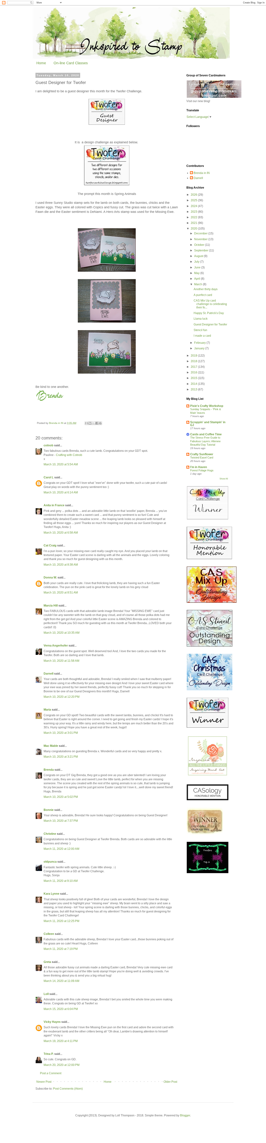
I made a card (202, 335)
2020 (194, 228)
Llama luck (201, 318)
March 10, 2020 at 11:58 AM (61, 660)
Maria (47, 709)
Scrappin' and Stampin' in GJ (207, 424)
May (197, 273)
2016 (194, 372)
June (197, 267)
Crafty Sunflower (201, 454)
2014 (194, 383)
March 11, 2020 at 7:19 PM (61, 948)
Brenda (49, 769)
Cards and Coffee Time (206, 434)
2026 (194, 194)
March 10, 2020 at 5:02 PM (61, 796)
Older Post (170, 1081)
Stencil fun (200, 330)
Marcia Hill (51, 605)
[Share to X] (93, 423)
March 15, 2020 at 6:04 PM (61, 1009)
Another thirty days (206, 289)
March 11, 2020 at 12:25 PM (61, 921)
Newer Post (43, 1081)
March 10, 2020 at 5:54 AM (61, 464)
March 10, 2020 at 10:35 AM (61, 632)
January (199, 348)
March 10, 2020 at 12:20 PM (61, 696)
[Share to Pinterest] (100, 423)
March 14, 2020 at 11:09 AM (61, 980)
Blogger (185, 1115)
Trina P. (49, 1053)
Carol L (49, 477)
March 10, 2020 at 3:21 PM (61, 756)
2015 (194, 378)
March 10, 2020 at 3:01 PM (61, 732)
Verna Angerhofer (56, 645)
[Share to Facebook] (97, 423)
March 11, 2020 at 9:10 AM (61, 880)
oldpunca (50, 861)
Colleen (49, 933)
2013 (194, 389)
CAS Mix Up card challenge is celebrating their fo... (210, 304)
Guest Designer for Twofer (210, 324)
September (201, 250)
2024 (194, 206)
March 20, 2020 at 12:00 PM (61, 1064)
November (201, 239)
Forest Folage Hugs (202, 470)
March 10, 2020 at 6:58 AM (61, 532)
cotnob (48, 445)
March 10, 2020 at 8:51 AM (61, 592)
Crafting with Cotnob (69, 454)
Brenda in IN (202, 172)
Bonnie (49, 809)
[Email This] (86, 423)
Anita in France (54, 505)
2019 (194, 355)
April (197, 278)
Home (41, 63)
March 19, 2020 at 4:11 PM (61, 1041)
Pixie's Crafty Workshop (206, 405)
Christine (50, 833)
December (201, 233)
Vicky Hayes (52, 1021)
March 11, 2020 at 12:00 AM (61, 848)
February (200, 342)
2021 (194, 222)
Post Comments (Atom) (68, 1088)
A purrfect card (203, 294)
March (198, 284)
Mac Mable (51, 745)
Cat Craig (50, 545)
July (197, 261)
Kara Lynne (51, 893)
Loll (46, 993)
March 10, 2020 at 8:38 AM (61, 564)
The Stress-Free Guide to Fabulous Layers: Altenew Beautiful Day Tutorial (205, 441)
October (199, 244)
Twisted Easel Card (201, 457)
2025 (194, 200)
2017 (194, 366)
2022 (194, 217)
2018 (194, 361)
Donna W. (50, 577)
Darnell (48, 673)
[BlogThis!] (90, 423)
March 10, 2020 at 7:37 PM (61, 820)
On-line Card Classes (71, 63)
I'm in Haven (198, 467)
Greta (47, 961)
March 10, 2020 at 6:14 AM (61, 492)
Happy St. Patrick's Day (209, 313)
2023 (194, 211)
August (199, 256)
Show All (223, 478)
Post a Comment (50, 1073)
